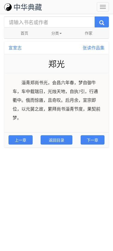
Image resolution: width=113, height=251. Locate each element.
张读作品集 (93, 47)
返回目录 (56, 140)
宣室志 (15, 47)
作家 (88, 33)
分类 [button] (55, 33)
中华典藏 (27, 7)
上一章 (20, 140)
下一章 (92, 140)
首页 (24, 33)
